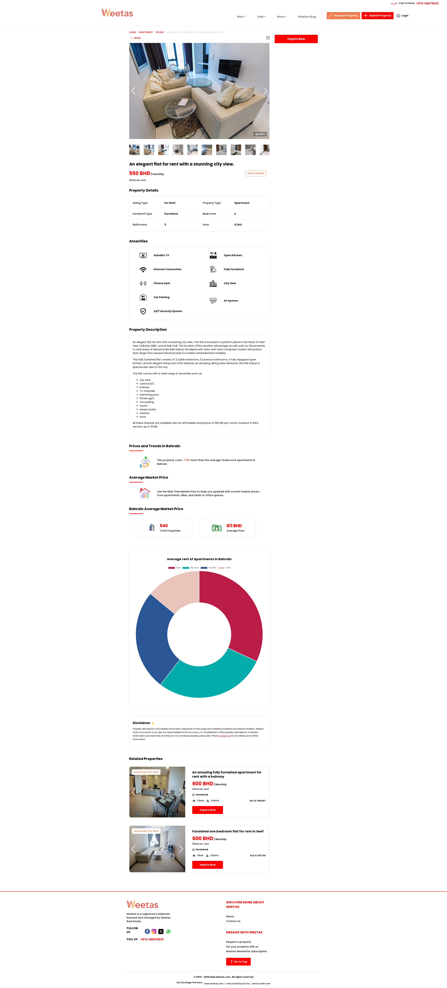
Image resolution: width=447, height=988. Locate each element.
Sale (260, 17)
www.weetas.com (214, 983)
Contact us (233, 921)
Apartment (146, 32)
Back (137, 38)
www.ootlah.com (261, 983)
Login (404, 15)
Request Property (346, 15)
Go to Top (240, 961)
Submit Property (380, 15)
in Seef (160, 32)
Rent (240, 17)
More (280, 17)
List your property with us (242, 946)
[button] (265, 91)
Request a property (238, 942)
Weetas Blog (307, 17)
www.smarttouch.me (237, 983)
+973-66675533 (427, 3)
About (230, 916)
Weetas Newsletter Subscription (246, 951)
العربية (394, 3)
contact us (225, 735)
